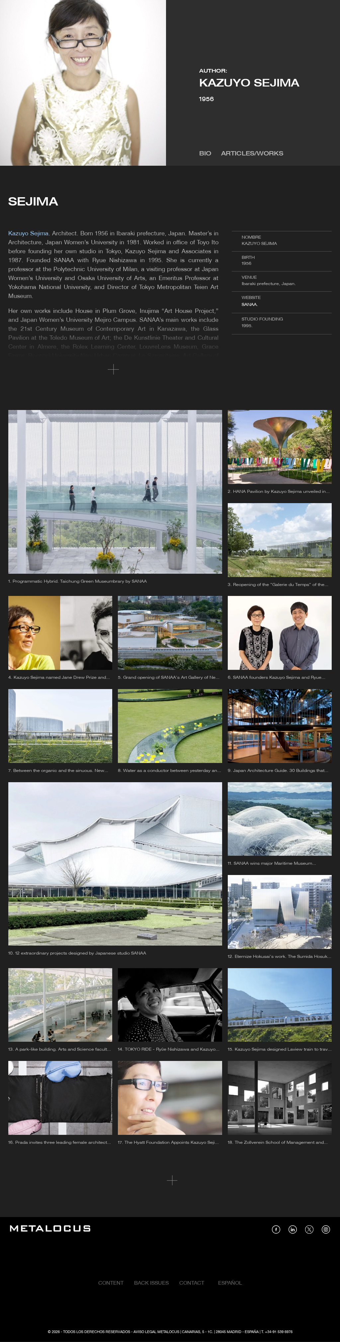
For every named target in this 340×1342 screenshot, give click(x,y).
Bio (205, 154)
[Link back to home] (50, 1229)
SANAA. (250, 305)
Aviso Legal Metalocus (156, 1332)
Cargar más (170, 1180)
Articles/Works (252, 154)
